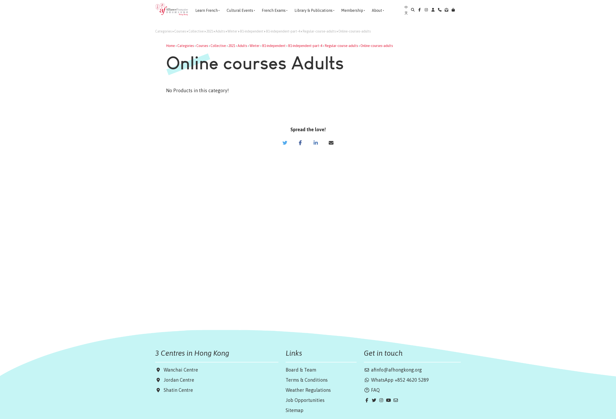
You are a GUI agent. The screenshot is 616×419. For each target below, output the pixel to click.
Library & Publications (314, 10)
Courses (180, 31)
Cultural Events (240, 10)
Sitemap (294, 410)
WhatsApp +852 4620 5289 (399, 380)
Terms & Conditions (307, 380)
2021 (209, 31)
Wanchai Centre (181, 370)
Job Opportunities (305, 400)
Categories (163, 31)
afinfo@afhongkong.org (396, 370)
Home (170, 46)
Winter (232, 31)
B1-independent (251, 31)
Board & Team (301, 370)
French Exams (274, 10)
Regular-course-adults (319, 31)
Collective (196, 31)
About (377, 10)
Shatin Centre (177, 390)
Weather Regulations (308, 390)
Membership (352, 10)
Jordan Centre (177, 380)
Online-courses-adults (354, 31)
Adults (220, 31)
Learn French (206, 10)
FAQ (375, 390)
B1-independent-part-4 (283, 31)
